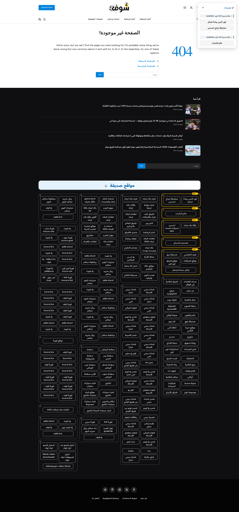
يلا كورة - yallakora (49, 269)
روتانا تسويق (190, 343)
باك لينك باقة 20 (90, 209)
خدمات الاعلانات (46, 7)
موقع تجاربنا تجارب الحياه (90, 227)
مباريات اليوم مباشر (108, 263)
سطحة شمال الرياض (108, 366)
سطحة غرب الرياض (89, 366)
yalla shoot (89, 256)
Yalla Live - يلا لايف (48, 260)
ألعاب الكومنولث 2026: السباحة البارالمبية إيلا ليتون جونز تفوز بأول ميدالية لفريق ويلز (144, 147)
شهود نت (172, 371)
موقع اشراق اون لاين (171, 262)
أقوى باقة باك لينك (89, 218)
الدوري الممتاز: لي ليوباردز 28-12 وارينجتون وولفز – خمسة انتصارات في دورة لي (146, 120)
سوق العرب (108, 208)
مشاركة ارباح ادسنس (172, 200)
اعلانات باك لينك (108, 243)
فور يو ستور (130, 353)
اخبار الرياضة (149, 232)
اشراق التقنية (172, 281)
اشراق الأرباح (172, 392)
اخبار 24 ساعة (130, 266)
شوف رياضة (131, 238)
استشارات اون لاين (171, 350)
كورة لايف (67, 298)
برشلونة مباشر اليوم (48, 200)
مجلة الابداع (172, 343)
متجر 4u (149, 362)
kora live (48, 292)
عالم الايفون (190, 315)
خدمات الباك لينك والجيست (108, 200)
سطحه (90, 349)
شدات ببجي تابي (130, 300)
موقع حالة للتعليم (149, 267)
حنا (149, 451)
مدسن (172, 337)
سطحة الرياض (108, 349)
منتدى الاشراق (130, 232)
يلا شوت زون (67, 427)
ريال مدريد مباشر (108, 272)
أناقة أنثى (171, 327)
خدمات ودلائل (113, 19)
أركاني (190, 377)
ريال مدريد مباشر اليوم (67, 200)
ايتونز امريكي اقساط (131, 382)
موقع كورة (58, 340)
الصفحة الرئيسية (146, 65)
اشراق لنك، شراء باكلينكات (149, 215)
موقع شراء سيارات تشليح (89, 393)
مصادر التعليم (130, 247)
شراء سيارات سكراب (90, 384)
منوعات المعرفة (95, 19)
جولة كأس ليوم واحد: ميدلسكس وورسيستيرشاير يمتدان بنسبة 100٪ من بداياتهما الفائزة (143, 106)
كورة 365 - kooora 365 (67, 279)
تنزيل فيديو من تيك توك (67, 446)
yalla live (58, 217)
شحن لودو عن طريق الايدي (130, 409)
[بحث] (40, 19)
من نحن (144, 499)
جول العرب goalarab (108, 429)
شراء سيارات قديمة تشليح (99, 410)
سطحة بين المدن (108, 357)
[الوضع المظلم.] (44, 19)
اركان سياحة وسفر (180, 270)
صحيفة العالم (130, 275)
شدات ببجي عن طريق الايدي (131, 364)
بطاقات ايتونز (131, 417)
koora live (49, 246)
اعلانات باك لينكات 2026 (58, 409)
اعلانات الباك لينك (131, 215)
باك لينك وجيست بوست (149, 249)
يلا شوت (108, 256)
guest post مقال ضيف (89, 200)
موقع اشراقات (190, 261)
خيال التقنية (190, 300)
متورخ (190, 337)
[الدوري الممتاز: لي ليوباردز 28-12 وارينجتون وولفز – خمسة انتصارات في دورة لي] (192, 124)
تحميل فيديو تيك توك (49, 446)
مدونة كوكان (171, 315)
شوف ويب (172, 300)
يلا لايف (99, 437)
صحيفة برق (172, 254)
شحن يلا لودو (149, 408)
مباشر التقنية (172, 377)
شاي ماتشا (149, 457)
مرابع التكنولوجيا (172, 292)
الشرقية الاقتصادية (171, 307)
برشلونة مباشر (90, 262)
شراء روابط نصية (149, 206)
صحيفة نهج (190, 321)
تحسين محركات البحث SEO (172, 228)
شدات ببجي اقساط (149, 291)
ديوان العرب (108, 235)
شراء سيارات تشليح (108, 393)
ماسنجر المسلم (181, 243)
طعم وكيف (190, 371)
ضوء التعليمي (190, 254)
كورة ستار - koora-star (48, 230)
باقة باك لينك (190, 225)
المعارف (190, 358)
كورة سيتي (90, 422)
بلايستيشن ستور (149, 425)
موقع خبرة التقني (190, 329)
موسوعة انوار (190, 392)
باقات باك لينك (130, 206)
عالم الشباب (181, 213)
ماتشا (130, 451)
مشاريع (89, 235)
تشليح (108, 383)
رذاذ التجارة (172, 364)
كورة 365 (108, 422)
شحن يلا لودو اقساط (131, 318)
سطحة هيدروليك (89, 357)
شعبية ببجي (149, 417)
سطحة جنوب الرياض (108, 375)
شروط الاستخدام (130, 499)
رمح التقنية (190, 364)
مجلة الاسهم (190, 306)
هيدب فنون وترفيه (149, 276)
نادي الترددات (190, 349)
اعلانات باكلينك (90, 241)
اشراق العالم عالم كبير (131, 224)
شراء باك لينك (149, 198)
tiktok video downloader (49, 455)
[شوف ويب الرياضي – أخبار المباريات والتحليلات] (119, 7)
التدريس (149, 223)
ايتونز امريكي (131, 307)
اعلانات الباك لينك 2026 (149, 240)
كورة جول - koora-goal (67, 239)
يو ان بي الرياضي (130, 258)
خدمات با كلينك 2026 (108, 227)
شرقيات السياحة (172, 384)
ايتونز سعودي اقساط (149, 318)
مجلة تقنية (149, 257)
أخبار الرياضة (145, 19)
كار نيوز (171, 321)
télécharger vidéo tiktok (58, 466)
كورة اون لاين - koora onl (67, 269)
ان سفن (190, 290)
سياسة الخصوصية (111, 499)
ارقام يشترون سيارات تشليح (108, 403)
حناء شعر (131, 441)
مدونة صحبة (190, 383)
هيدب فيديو (172, 358)
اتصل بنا (95, 499)
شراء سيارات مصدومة (90, 403)
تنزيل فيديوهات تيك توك (67, 457)
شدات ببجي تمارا (130, 291)
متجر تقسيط (131, 335)
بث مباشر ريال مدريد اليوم (90, 429)
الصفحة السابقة (146, 60)
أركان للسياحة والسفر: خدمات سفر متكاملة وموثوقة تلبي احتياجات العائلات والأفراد (145, 135)
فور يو (131, 390)
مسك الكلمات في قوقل (190, 283)
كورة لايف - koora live (67, 378)
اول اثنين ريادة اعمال (190, 200)
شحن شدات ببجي (149, 400)
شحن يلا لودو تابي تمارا (131, 373)
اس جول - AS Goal (49, 279)
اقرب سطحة (90, 374)
